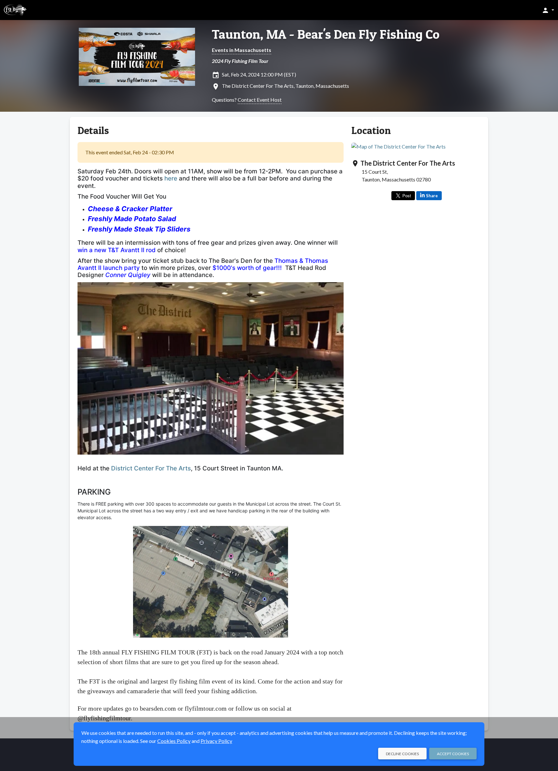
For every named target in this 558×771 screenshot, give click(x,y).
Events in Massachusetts (241, 50)
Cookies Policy (174, 741)
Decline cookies (402, 753)
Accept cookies (453, 753)
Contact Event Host (260, 100)
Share (432, 195)
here (170, 178)
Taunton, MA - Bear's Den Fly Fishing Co (325, 34)
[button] (548, 10)
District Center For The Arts (151, 468)
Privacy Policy (216, 741)
